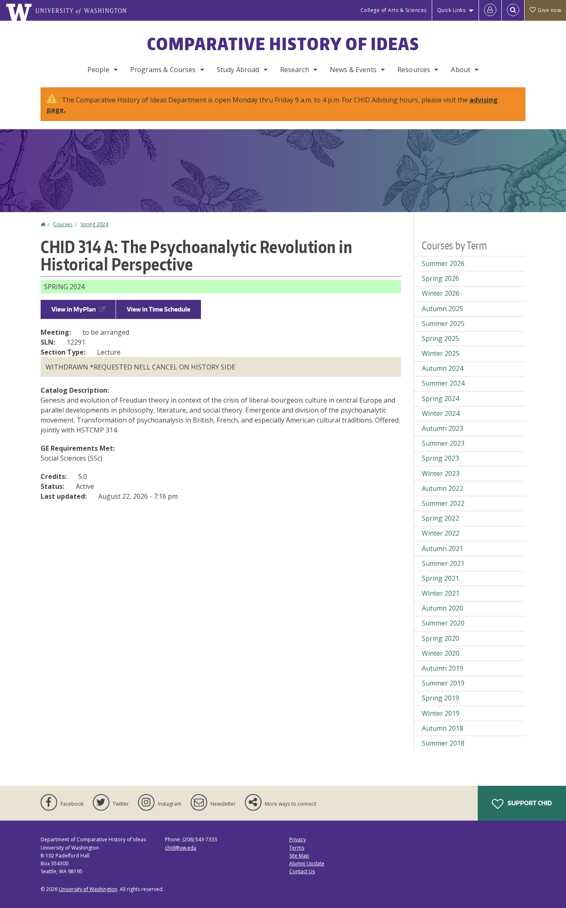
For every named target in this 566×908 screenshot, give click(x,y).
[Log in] (490, 10)
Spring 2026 (440, 278)
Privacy (297, 839)
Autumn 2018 (442, 728)
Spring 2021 (440, 578)
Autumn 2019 (442, 668)
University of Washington (88, 889)
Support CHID (529, 803)
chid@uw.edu (180, 847)
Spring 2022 (440, 518)
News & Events (353, 69)
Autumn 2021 (442, 548)
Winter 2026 (441, 293)
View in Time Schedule (158, 309)
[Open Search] (513, 10)
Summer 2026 (443, 263)
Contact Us (302, 871)
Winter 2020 (441, 653)
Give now (549, 10)
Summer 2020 (443, 623)
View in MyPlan (73, 309)
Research (294, 69)
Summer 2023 (443, 443)
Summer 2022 (443, 503)
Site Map (299, 855)
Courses (63, 224)
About (460, 69)
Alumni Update (306, 863)
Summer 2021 (443, 563)
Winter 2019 (441, 713)
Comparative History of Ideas (283, 44)
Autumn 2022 (442, 488)
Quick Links (451, 10)
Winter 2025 (441, 353)
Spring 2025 (440, 338)
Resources (413, 69)
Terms (296, 847)
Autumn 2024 (442, 368)
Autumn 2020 (442, 608)
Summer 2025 (443, 323)
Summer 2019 (443, 683)
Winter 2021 (441, 593)
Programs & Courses (163, 69)
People (98, 69)
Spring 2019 (440, 698)
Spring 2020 (440, 638)
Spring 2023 (440, 458)
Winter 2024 (441, 413)
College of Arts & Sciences (393, 10)
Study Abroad (238, 69)
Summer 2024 (443, 383)
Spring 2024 (94, 224)
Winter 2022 (441, 533)
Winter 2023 (441, 473)
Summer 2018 (443, 743)
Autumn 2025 (442, 308)
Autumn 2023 (442, 428)
